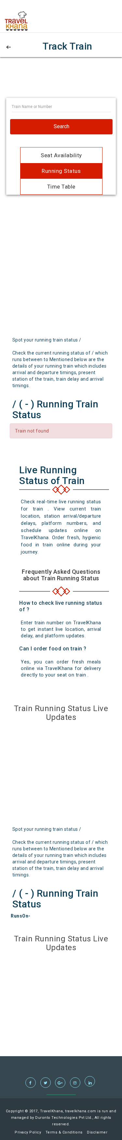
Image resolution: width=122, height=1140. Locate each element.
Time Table (61, 186)
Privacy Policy (28, 1132)
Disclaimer (97, 1132)
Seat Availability (61, 155)
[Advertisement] (61, 81)
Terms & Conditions (64, 1132)
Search (61, 126)
